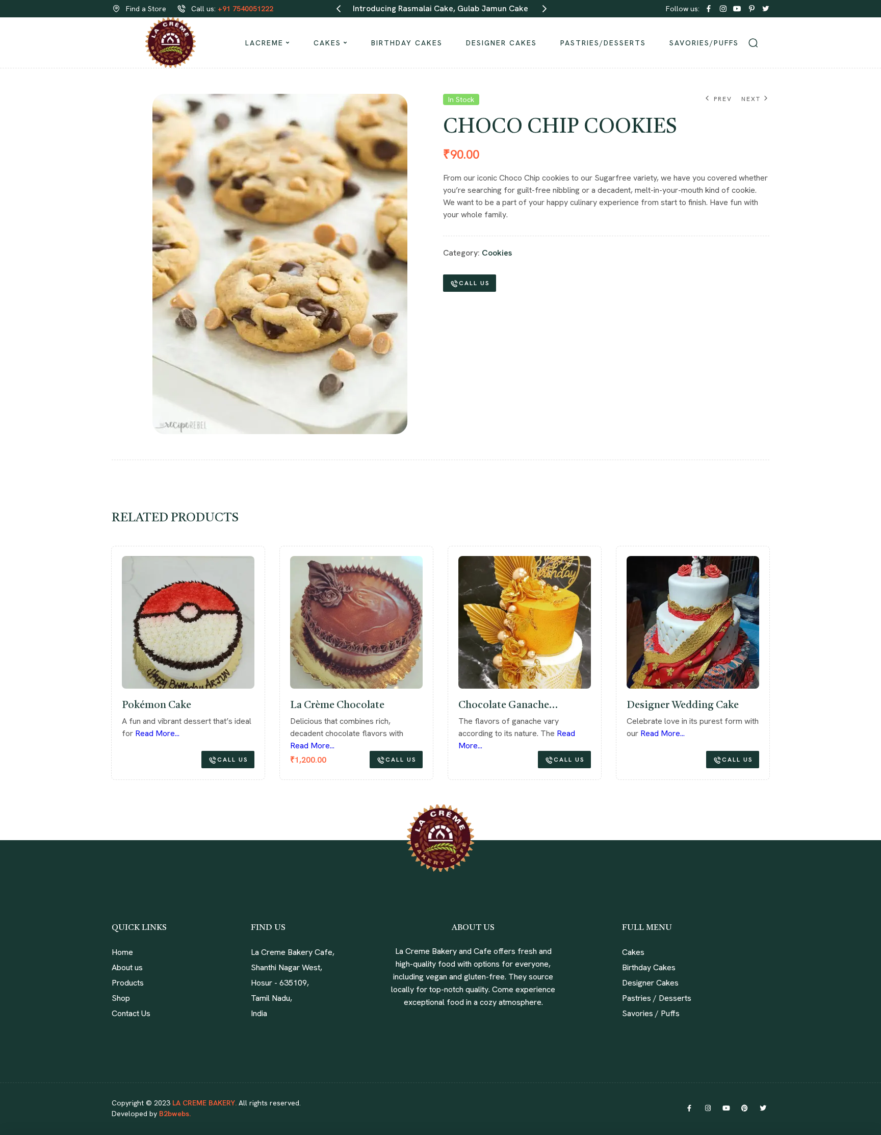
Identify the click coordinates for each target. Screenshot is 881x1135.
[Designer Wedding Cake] (448, 622)
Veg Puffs (740, 705)
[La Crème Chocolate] (111, 622)
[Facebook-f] (689, 1108)
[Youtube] (726, 1108)
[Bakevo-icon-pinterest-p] (751, 8)
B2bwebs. (174, 1113)
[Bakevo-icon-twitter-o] (765, 8)
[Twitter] (762, 1108)
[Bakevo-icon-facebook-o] (708, 8)
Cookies (497, 252)
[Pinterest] (744, 1108)
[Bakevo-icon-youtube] (737, 8)
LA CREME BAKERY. (204, 1102)
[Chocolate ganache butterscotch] (280, 622)
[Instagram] (707, 1108)
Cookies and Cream (596, 705)
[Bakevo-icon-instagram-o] (723, 8)
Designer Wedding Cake (438, 705)
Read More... (418, 733)
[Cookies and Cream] (616, 622)
